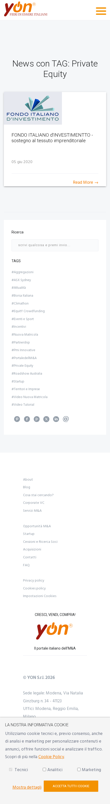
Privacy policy (33, 580)
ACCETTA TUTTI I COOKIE (71, 786)
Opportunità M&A (37, 526)
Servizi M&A (32, 510)
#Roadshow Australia (27, 373)
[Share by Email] (66, 420)
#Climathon (20, 303)
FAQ (26, 565)
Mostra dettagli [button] (27, 787)
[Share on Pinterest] (17, 420)
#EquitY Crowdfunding (28, 311)
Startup (29, 533)
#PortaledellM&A (24, 358)
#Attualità (19, 287)
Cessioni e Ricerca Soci (40, 541)
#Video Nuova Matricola (30, 397)
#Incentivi (19, 326)
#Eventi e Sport (23, 319)
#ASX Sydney (21, 280)
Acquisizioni (32, 549)
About (28, 479)
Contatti (29, 557)
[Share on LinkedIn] (56, 420)
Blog (26, 487)
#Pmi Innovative (23, 350)
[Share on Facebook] (27, 420)
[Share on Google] (37, 420)
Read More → (85, 182)
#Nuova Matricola (25, 334)
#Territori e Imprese (26, 389)
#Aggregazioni (23, 272)
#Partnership (21, 342)
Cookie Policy (51, 757)
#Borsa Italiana (22, 295)
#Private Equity (22, 365)
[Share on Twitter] (46, 420)
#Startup (18, 381)
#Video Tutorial (23, 404)
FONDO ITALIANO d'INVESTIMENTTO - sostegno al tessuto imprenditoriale (52, 137)
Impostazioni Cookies (39, 596)
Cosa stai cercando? (38, 495)
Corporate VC (33, 502)
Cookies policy (34, 588)
